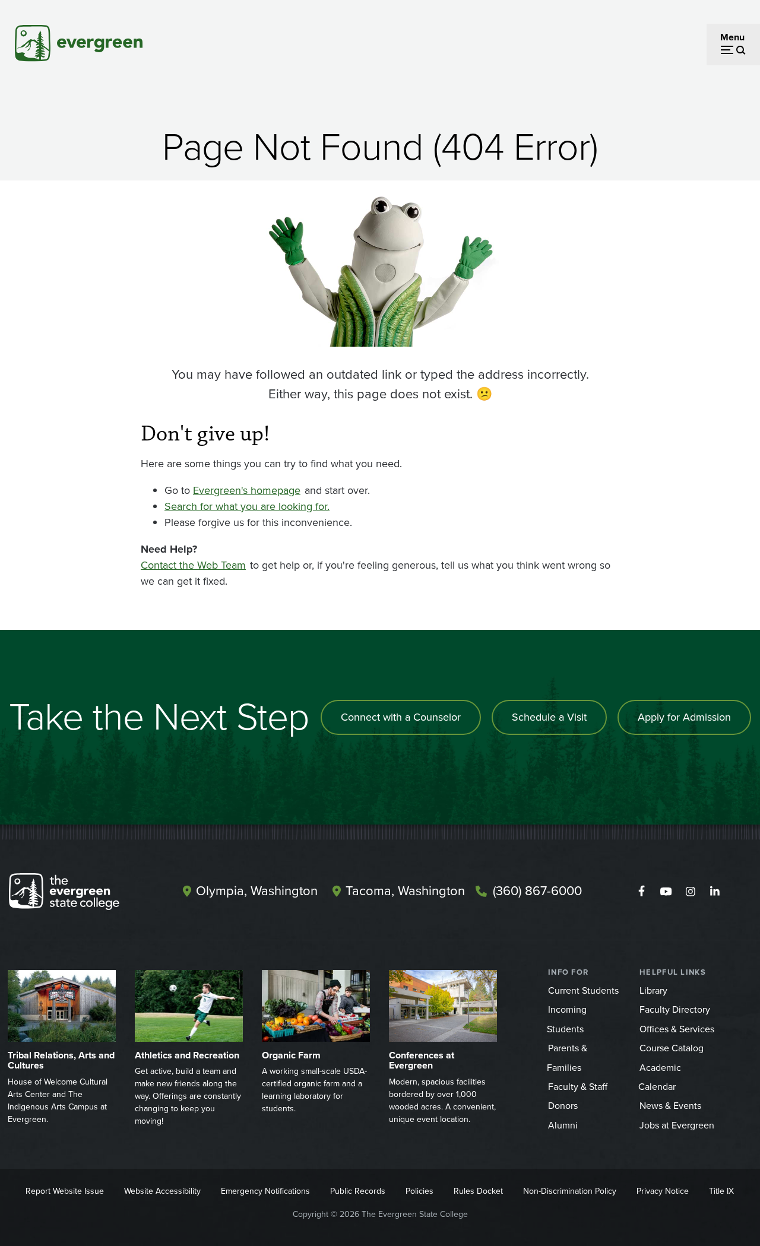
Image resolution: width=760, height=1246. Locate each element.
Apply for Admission (684, 717)
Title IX (721, 1191)
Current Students (583, 990)
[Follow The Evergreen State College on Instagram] (690, 891)
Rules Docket (478, 1191)
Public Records (357, 1191)
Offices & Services (676, 1029)
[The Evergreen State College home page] (80, 894)
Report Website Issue (65, 1191)
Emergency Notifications (265, 1191)
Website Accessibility (162, 1191)
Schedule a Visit (549, 717)
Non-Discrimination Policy (569, 1191)
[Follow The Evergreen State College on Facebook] (641, 891)
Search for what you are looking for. (247, 506)
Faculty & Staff (577, 1086)
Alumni (563, 1125)
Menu (732, 37)
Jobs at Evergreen (676, 1125)
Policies (419, 1191)
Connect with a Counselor (401, 717)
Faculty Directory (674, 1009)
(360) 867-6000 (537, 891)
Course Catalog (671, 1048)
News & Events (670, 1105)
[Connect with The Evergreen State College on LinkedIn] (714, 891)
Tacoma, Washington (405, 891)
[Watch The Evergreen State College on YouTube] (666, 891)
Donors (563, 1105)
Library (653, 990)
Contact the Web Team (193, 565)
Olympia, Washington (257, 891)
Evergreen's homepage (246, 490)
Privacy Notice (662, 1191)
